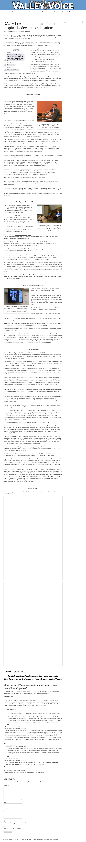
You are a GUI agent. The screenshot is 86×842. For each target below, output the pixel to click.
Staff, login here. (54, 839)
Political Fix (53, 11)
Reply (5, 708)
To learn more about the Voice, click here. (38, 839)
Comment (6, 785)
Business (21, 11)
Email (5, 809)
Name (5, 802)
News (13, 11)
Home (6, 11)
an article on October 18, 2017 (23, 235)
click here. (46, 693)
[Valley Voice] (43, 9)
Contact (79, 11)
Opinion (44, 11)
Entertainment (33, 11)
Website (6, 815)
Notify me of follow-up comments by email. (15, 823)
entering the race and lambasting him (20, 230)
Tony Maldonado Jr (26, 31)
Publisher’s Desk (67, 11)
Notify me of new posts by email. (12, 828)
